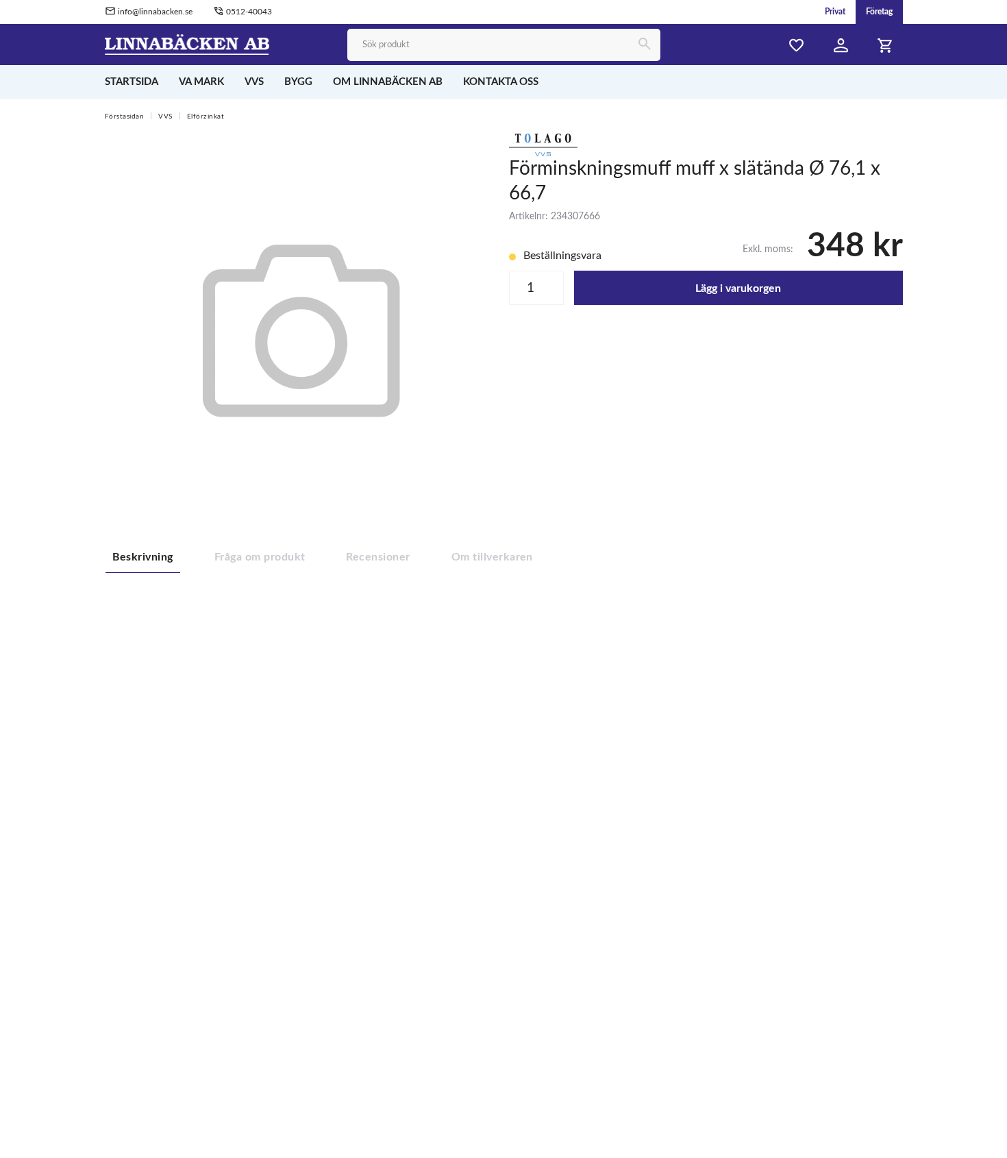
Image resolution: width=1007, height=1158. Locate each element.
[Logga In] (841, 45)
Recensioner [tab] (378, 557)
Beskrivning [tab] (142, 557)
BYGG (298, 82)
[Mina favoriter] (797, 45)
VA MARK (201, 82)
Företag (879, 12)
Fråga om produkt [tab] (260, 557)
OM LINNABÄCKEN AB (388, 82)
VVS (254, 82)
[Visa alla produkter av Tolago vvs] (543, 143)
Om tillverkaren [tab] (492, 557)
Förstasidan (125, 116)
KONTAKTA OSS (500, 82)
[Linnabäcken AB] (187, 43)
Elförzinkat (206, 116)
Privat (835, 12)
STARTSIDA (131, 82)
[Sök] (644, 45)
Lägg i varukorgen (738, 288)
